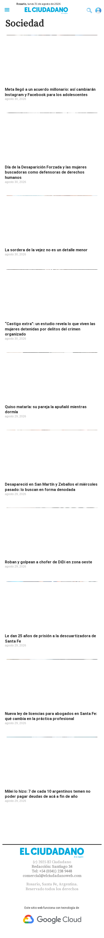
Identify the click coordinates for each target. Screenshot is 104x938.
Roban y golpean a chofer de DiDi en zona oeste (48, 562)
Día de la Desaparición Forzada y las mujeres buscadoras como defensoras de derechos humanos (46, 172)
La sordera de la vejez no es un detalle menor (46, 250)
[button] (7, 10)
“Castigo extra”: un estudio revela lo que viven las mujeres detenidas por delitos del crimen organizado (50, 329)
